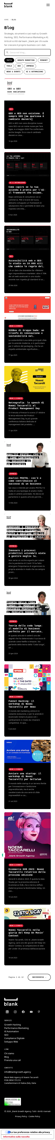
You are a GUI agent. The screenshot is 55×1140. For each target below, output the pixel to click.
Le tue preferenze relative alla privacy (30, 1132)
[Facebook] (23, 1012)
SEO (19, 66)
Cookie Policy (34, 1116)
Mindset (44, 60)
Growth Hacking (12, 1024)
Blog (6, 1056)
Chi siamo (9, 1053)
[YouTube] (31, 1012)
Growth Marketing (26, 60)
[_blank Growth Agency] (8, 5)
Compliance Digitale (14, 1038)
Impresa (30, 66)
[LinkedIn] (7, 1012)
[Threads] (39, 1012)
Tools (9, 66)
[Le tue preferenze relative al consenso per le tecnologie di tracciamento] (2, 855)
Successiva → (39, 977)
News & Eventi (13, 72)
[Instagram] (15, 1012)
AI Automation (11, 1031)
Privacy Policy (21, 1116)
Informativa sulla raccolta (16, 1136)
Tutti (9, 60)
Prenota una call (12, 1060)
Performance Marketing (16, 1028)
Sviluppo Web (11, 1041)
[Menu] (48, 5)
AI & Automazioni (34, 72)
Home (6, 20)
